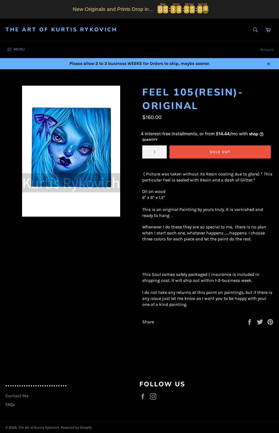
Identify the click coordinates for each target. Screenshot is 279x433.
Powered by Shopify (76, 427)
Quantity (149, 140)
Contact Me (16, 395)
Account (267, 49)
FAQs (10, 404)
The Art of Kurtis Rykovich (61, 29)
